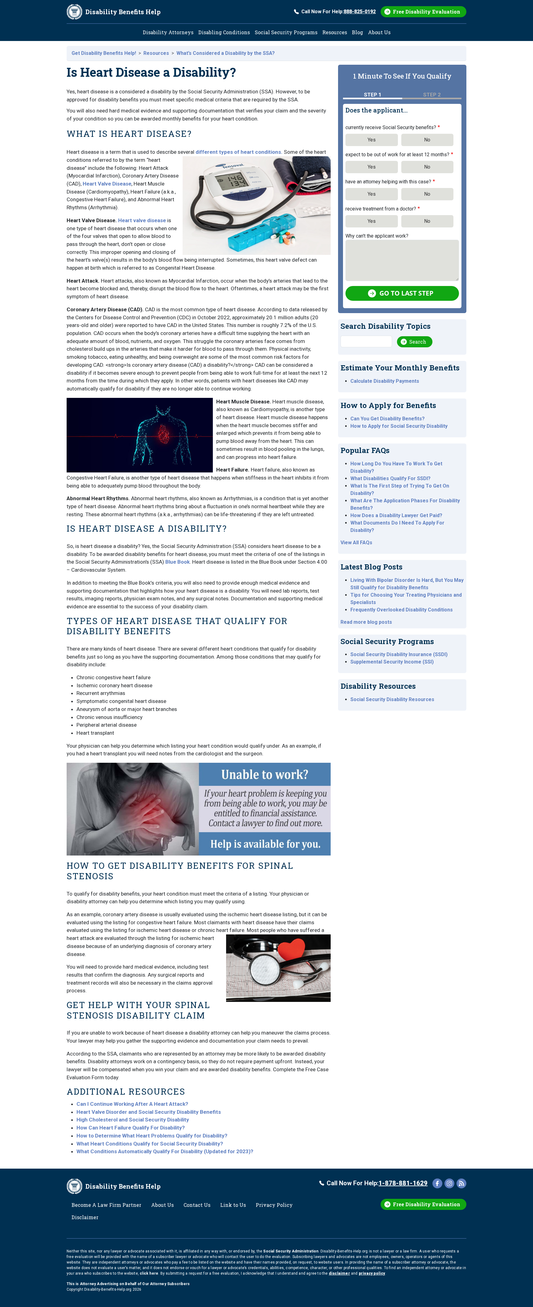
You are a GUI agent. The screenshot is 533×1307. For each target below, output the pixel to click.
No (427, 140)
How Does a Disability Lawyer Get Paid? (396, 515)
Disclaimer (85, 1217)
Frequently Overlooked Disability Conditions (401, 610)
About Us (379, 32)
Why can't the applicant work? (376, 236)
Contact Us (197, 1205)
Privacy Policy (274, 1205)
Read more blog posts (366, 622)
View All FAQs (356, 542)
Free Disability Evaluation (426, 11)
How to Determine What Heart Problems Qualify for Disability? (151, 1136)
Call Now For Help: (338, 11)
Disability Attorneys (168, 32)
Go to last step (406, 293)
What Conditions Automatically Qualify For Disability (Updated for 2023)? (164, 1151)
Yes (372, 140)
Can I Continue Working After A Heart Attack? (132, 1104)
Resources (334, 32)
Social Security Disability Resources (392, 699)
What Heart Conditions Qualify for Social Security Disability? (149, 1144)
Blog (357, 32)
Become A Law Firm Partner (106, 1205)
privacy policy (372, 1273)
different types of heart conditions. (239, 152)
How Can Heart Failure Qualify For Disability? (130, 1128)
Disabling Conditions (224, 32)
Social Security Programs (286, 32)
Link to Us (233, 1205)
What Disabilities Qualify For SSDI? (390, 478)
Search (417, 341)
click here (149, 1273)
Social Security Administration (290, 1251)
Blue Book (177, 562)
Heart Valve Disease (107, 184)
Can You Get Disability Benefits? (387, 419)
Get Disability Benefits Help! (104, 53)
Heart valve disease (142, 220)
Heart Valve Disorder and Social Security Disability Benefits (148, 1112)
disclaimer (339, 1273)
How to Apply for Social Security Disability (399, 426)
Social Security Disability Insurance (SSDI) (399, 654)
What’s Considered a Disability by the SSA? (225, 53)
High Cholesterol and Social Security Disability (132, 1120)
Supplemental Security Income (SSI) (392, 662)
